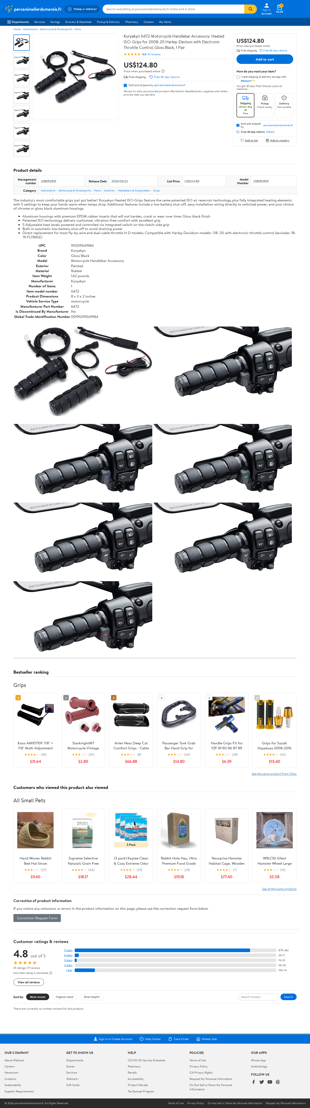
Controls (109, 190)
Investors (10, 1079)
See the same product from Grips (274, 774)
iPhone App (258, 1060)
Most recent (37, 997)
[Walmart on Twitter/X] (261, 1082)
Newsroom (11, 1072)
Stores (70, 1066)
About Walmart (14, 1060)
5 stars (68, 950)
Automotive (30, 29)
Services (39, 22)
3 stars (68, 960)
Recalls (132, 1072)
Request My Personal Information (210, 1079)
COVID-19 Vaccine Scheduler (147, 1060)
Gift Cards (72, 1085)
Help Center (153, 1039)
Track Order (181, 1039)
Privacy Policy (198, 1066)
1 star (69, 970)
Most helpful (92, 997)
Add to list (251, 140)
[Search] (250, 9)
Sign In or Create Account (115, 1039)
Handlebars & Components (134, 190)
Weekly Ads (209, 1039)
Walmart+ (72, 1079)
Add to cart (265, 59)
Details (270, 131)
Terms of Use (197, 1060)
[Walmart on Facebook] (253, 1082)
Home (17, 29)
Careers (149, 22)
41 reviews (154, 54)
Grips (156, 190)
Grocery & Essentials (78, 22)
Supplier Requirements (19, 1091)
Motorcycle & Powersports (56, 29)
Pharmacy (131, 22)
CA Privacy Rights (200, 1072)
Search (288, 997)
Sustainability (13, 1085)
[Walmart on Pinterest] (278, 1082)
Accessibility (136, 1079)
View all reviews (29, 982)
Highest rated (64, 997)
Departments (20, 22)
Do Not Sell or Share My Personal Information (235, 1103)
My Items (165, 22)
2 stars (68, 965)
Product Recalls (138, 1085)
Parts (78, 29)
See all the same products (279, 889)
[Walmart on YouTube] (269, 1082)
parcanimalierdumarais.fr (170, 85)
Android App (259, 1066)
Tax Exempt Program (141, 1091)
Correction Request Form (37, 917)
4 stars (68, 955)
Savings (55, 22)
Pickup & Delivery (108, 22)
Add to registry (279, 140)
